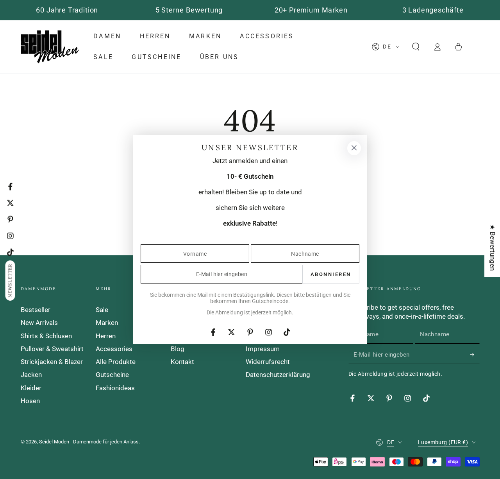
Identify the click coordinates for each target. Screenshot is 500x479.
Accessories (114, 349)
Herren (106, 336)
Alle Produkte (116, 362)
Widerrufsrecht (268, 362)
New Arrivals (39, 323)
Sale (102, 310)
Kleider (31, 388)
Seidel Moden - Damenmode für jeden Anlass (89, 442)
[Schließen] (354, 148)
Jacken (31, 375)
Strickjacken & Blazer (52, 362)
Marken (107, 323)
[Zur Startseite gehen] (50, 47)
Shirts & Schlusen (46, 336)
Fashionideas (115, 388)
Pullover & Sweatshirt (52, 349)
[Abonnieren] (474, 355)
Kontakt (182, 362)
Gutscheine (112, 375)
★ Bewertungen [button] (492, 247)
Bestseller (35, 310)
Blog (177, 349)
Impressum (263, 349)
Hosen (30, 401)
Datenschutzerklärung (278, 375)
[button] (416, 47)
